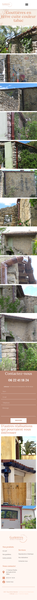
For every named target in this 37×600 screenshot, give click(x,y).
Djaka (16, 594)
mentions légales (23, 594)
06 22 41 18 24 (18, 380)
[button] (26, 4)
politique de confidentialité (26, 592)
